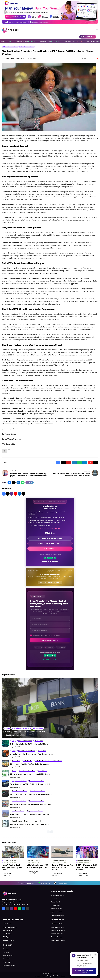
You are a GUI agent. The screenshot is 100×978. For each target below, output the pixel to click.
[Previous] (5, 12)
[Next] (94, 12)
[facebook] (4, 494)
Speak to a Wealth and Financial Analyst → (84, 971)
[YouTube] (15, 494)
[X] (8, 494)
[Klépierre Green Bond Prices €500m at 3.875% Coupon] (5, 773)
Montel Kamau (9, 58)
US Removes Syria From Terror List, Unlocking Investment (31, 794)
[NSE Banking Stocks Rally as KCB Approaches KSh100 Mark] (50, 708)
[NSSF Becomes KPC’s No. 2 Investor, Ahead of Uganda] (5, 813)
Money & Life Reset (89, 37)
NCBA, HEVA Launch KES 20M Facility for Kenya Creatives (86, 867)
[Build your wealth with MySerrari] (50, 12)
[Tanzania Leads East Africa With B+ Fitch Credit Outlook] (5, 783)
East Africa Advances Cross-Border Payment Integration (30, 804)
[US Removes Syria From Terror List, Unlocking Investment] (5, 793)
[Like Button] (4, 451)
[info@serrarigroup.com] (18, 882)
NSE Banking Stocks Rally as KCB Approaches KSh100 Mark (24, 732)
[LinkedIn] (19, 494)
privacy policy (44, 635)
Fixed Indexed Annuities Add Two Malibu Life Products (29, 764)
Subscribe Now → (50, 548)
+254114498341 (45, 883)
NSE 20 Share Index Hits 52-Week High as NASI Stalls (29, 744)
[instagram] (11, 494)
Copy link (29, 482)
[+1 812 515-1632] (55, 883)
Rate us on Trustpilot (50, 561)
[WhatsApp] (19, 908)
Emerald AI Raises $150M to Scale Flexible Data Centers (30, 824)
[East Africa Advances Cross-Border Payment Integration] (5, 803)
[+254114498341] (39, 882)
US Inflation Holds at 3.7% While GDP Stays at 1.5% (37, 866)
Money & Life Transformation (51, 543)
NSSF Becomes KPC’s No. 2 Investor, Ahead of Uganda (29, 814)
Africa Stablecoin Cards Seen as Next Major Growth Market (31, 754)
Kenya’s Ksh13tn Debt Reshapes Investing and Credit (12, 867)
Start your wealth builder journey (50, 582)
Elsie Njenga (10, 735)
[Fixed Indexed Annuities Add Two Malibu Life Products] (5, 763)
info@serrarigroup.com (27, 883)
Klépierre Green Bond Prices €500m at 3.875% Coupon (30, 774)
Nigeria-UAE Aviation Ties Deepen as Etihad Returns (62, 867)
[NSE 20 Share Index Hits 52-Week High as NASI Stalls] (5, 743)
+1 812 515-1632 (62, 883)
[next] (51, 831)
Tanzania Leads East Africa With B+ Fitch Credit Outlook (30, 784)
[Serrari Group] (10, 30)
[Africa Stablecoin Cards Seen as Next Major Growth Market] (5, 753)
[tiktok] (23, 494)
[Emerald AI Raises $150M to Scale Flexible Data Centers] (5, 823)
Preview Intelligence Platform (51, 538)
